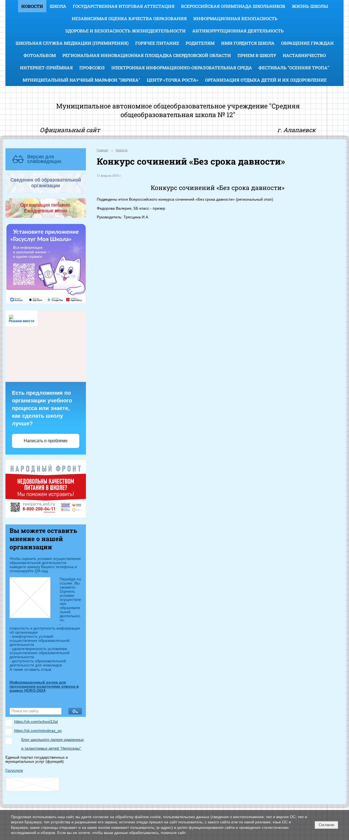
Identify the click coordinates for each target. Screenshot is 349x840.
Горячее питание (157, 43)
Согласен (326, 825)
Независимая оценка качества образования (129, 18)
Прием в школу (256, 55)
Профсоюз (92, 67)
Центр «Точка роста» (172, 80)
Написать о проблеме (46, 440)
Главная (102, 150)
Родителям (200, 43)
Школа (58, 6)
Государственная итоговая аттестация (123, 6)
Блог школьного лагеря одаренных (52, 740)
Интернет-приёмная (46, 67)
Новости (32, 6)
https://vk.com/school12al (36, 722)
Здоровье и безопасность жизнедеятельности (125, 31)
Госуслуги (14, 770)
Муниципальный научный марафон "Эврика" (81, 80)
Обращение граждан (307, 43)
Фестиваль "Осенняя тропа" (293, 67)
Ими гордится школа (248, 43)
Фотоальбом (39, 55)
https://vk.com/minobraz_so (38, 731)
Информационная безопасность (235, 18)
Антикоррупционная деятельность (238, 31)
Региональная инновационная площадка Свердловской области (146, 55)
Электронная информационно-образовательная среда (181, 67)
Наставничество (304, 55)
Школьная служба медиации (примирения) (72, 43)
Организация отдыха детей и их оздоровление (266, 80)
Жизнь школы (310, 6)
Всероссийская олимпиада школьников (233, 6)
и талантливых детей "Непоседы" (51, 748)
